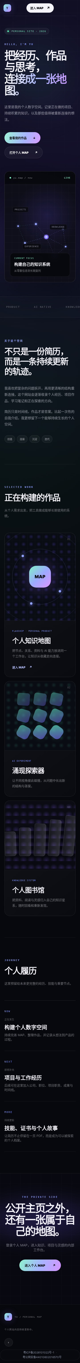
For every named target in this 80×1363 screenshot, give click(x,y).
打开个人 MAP (24, 153)
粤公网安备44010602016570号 (42, 1357)
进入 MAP (40, 8)
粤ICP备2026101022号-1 (38, 1352)
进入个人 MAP (40, 1266)
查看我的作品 (22, 138)
